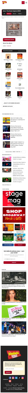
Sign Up (8, 372)
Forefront (16, 16)
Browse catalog (8, 106)
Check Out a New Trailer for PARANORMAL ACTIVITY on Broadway (19, 164)
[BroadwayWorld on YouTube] (10, 381)
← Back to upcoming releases (11, 103)
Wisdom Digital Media (18, 388)
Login (19, 2)
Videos (19, 13)
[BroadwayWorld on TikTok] (19, 377)
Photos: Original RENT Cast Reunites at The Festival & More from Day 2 (13, 335)
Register (15, 2)
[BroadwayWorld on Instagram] (13, 377)
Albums (9, 13)
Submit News (9, 385)
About (12, 384)
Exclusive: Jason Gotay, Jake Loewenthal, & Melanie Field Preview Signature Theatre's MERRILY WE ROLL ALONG (18, 172)
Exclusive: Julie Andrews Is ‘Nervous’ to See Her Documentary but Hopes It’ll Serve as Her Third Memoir (13, 286)
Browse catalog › (21, 50)
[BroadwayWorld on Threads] (22, 377)
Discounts (20, 244)
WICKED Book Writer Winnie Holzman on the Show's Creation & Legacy (19, 179)
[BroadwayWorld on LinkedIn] (16, 377)
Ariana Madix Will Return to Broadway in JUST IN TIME (14, 303)
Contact (16, 384)
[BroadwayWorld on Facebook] (10, 377)
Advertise (7, 384)
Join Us (21, 384)
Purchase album (9, 39)
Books (14, 13)
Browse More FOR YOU (13, 151)
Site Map (20, 385)
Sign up (14, 262)
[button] (23, 2)
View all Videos (6, 185)
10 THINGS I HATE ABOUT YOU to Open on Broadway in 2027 (13, 319)
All (4, 13)
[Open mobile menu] (26, 2)
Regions (15, 385)
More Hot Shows (8, 244)
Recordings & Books (6, 16)
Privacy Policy (18, 389)
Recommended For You (8, 114)
